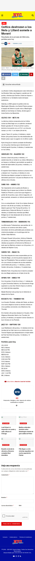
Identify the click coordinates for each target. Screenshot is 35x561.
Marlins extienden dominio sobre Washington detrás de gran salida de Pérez (26, 430)
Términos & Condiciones (25, 537)
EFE (9, 43)
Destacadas (6, 423)
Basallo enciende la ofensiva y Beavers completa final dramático (7, 452)
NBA (4, 23)
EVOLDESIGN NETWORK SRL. (23, 553)
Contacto (5, 537)
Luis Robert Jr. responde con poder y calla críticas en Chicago (8, 430)
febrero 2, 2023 (17, 43)
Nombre (4, 497)
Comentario (5, 475)
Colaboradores (13, 537)
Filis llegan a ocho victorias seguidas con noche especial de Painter (26, 452)
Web (20, 505)
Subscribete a (18, 381)
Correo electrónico (7, 505)
